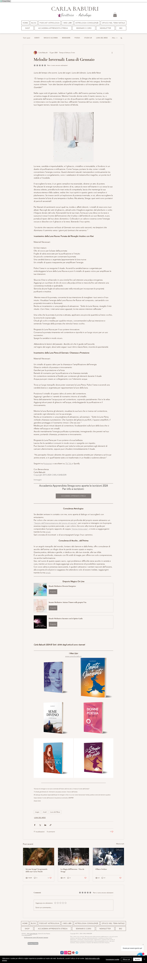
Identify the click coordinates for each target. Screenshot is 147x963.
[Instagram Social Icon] (65, 952)
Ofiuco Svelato (101, 869)
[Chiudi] (144, 959)
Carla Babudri (33, 933)
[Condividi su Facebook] (35, 825)
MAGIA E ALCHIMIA (51, 38)
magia (37, 812)
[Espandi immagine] (53, 678)
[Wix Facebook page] (62, 952)
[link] (115, 14)
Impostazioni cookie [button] (112, 959)
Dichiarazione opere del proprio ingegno (36, 937)
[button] (83, 28)
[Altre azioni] (112, 52)
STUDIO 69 (88, 38)
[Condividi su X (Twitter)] (40, 825)
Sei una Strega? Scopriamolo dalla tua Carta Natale (36, 870)
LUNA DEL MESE (102, 38)
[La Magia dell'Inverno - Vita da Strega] (73, 856)
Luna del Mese (55, 812)
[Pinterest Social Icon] (73, 952)
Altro (113, 38)
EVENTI (36, 38)
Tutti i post (26, 38)
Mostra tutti (120, 844)
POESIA (77, 38)
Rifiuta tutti (126, 959)
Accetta (137, 959)
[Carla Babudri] (69, 952)
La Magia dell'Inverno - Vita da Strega (72, 870)
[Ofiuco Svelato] (108, 856)
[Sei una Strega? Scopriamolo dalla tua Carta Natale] (38, 856)
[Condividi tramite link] (51, 825)
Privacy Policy (6, 1)
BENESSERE (66, 38)
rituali (44, 812)
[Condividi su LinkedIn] (45, 825)
